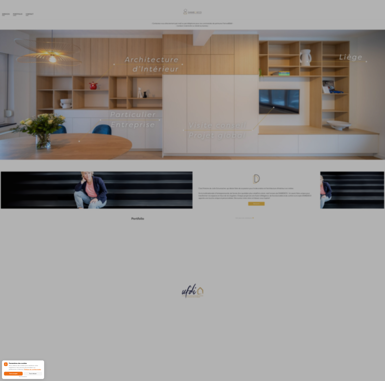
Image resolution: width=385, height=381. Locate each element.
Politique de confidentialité (32, 369)
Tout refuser (32, 373)
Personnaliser (23, 376)
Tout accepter (13, 373)
